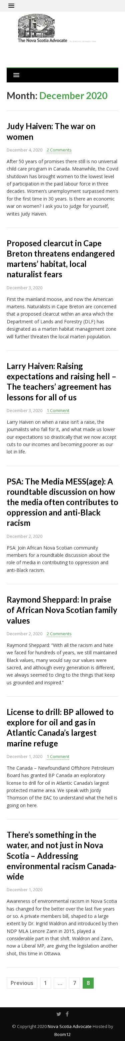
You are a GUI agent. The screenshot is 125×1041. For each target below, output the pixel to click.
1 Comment (58, 410)
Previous (22, 983)
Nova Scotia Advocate (70, 1026)
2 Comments (59, 150)
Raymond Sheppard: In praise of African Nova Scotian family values (62, 610)
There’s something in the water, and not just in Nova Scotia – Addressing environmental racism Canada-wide (61, 855)
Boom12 (62, 1034)
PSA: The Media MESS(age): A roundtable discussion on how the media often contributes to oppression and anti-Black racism (62, 502)
